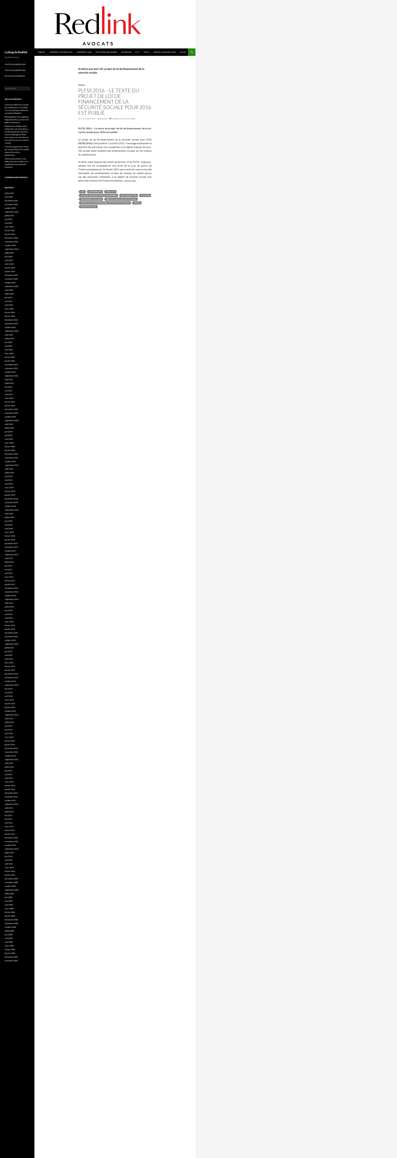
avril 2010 (9, 864)
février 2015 (10, 666)
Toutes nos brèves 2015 (15, 64)
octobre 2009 (10, 886)
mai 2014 (8, 692)
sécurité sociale (88, 207)
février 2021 (10, 402)
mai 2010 (8, 860)
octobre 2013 (10, 711)
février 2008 (10, 949)
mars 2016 (9, 621)
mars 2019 (9, 487)
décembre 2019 (11, 454)
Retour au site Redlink (15, 76)
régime (137, 203)
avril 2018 (9, 528)
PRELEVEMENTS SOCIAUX (91, 199)
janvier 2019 (10, 495)
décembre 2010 (11, 838)
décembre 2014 (11, 674)
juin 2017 (8, 566)
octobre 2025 (10, 208)
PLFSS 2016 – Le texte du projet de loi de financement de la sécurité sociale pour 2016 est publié (114, 101)
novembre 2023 (11, 279)
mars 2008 (9, 946)
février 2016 (10, 625)
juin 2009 (8, 897)
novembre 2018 (11, 502)
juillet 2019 (9, 472)
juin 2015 (8, 651)
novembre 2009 (11, 882)
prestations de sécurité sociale (121, 199)
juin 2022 (8, 342)
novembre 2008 (11, 923)
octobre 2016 (10, 595)
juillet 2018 (9, 517)
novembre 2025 (11, 204)
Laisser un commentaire (124, 119)
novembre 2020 (11, 413)
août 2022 (9, 335)
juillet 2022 (9, 338)
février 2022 (10, 357)
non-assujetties (129, 195)
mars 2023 (9, 309)
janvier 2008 (10, 953)
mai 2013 (8, 729)
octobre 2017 (10, 551)
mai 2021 (8, 390)
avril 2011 (9, 823)
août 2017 (9, 558)
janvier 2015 (10, 670)
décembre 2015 (11, 633)
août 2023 (9, 290)
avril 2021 (9, 394)
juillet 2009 (9, 893)
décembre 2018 (11, 499)
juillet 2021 (9, 383)
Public (147, 52)
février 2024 (10, 268)
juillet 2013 (9, 722)
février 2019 (10, 491)
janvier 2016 (10, 629)
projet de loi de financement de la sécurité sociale (105, 203)
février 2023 (10, 312)
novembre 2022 (11, 323)
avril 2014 (9, 696)
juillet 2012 (9, 767)
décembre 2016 (11, 588)
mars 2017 (9, 577)
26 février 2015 (95, 192)
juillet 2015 (9, 648)
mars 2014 (9, 700)
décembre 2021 (11, 364)
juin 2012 (8, 770)
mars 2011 (9, 826)
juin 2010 (8, 856)
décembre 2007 (11, 957)
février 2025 (10, 230)
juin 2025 (8, 219)
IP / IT (137, 52)
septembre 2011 (11, 804)
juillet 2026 (9, 193)
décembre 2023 (11, 275)
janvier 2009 (10, 916)
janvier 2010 (10, 875)
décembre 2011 (11, 793)
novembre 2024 (11, 241)
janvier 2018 (10, 539)
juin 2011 (8, 815)
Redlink (103, 119)
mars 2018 (9, 532)
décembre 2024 (11, 238)
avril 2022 (9, 349)
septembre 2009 (11, 890)
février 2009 (10, 912)
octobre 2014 (10, 681)
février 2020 (10, 446)
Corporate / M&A (83, 52)
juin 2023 (8, 297)
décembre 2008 (11, 919)
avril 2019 (9, 484)
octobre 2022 (10, 327)
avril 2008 (9, 942)
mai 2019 (8, 480)
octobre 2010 (10, 845)
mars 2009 (9, 908)
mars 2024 (9, 264)
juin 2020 (8, 431)
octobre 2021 (10, 372)
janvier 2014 (10, 707)
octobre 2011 (10, 800)
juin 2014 (8, 689)
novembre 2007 (11, 960)
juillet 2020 (9, 428)
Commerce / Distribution (60, 52)
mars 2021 (9, 398)
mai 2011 (8, 819)
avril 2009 (9, 905)
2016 (83, 192)
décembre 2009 (11, 879)
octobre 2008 (10, 927)
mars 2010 (9, 867)
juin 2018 (8, 521)
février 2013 (10, 741)
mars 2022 (9, 353)
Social (183, 52)
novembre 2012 (11, 752)
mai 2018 (8, 525)
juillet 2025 (9, 215)
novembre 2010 (11, 841)
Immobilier (126, 52)
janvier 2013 (10, 744)
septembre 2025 (11, 212)
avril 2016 (9, 618)
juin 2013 (8, 726)
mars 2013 (9, 737)
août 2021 (9, 379)
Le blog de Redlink (16, 52)
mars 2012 (9, 782)
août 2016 (9, 603)
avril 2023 (9, 305)
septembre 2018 (11, 510)
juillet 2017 (9, 562)
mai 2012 (8, 774)
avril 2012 (9, 778)
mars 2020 (9, 443)
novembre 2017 (11, 547)
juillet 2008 (9, 931)
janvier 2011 (10, 834)
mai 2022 (8, 346)
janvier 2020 (10, 450)
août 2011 (9, 808)
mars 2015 (9, 662)
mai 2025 (8, 223)
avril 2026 (9, 197)
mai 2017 (8, 569)
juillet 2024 (9, 253)
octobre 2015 (10, 640)
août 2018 (9, 513)
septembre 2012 (11, 759)
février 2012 (10, 785)
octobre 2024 (10, 245)
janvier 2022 (10, 361)
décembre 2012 (11, 748)
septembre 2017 (11, 554)
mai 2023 (8, 301)
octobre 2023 (10, 282)
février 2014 (10, 703)
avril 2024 (9, 260)
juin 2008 (8, 934)
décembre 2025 (11, 200)
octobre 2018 (10, 506)
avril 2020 (9, 439)
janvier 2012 (10, 789)
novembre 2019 (11, 458)
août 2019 (9, 469)
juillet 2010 (9, 852)
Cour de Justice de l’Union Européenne (99, 195)
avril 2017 (9, 573)
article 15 (110, 192)
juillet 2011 (9, 811)
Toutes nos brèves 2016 (15, 70)
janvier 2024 (10, 271)
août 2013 (9, 718)
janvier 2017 (10, 584)
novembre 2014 (11, 677)
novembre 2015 (11, 636)
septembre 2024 (11, 249)
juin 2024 (8, 256)
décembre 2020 (11, 409)
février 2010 (10, 871)
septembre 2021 (11, 376)
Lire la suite (130, 180)
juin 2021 (8, 387)
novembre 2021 (11, 368)
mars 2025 (9, 227)
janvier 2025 (10, 234)
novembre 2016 (11, 592)
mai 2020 (8, 435)
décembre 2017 (11, 543)
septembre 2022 (11, 331)
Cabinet (41, 52)
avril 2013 (9, 733)
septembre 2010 (11, 849)
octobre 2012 (10, 756)
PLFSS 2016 (145, 195)
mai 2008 (8, 938)
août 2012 (9, 763)
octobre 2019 (10, 461)
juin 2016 (8, 610)
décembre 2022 (11, 320)
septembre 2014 (11, 685)
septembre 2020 (11, 420)
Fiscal (81, 85)
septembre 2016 (11, 599)
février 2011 (10, 830)
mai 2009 (8, 901)
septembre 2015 (11, 644)
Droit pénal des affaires (106, 52)
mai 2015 (8, 655)
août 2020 (9, 424)
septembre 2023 (11, 286)
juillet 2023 (9, 294)
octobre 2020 (10, 417)
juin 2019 (8, 476)
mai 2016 (8, 614)
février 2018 (10, 536)
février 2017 (10, 580)
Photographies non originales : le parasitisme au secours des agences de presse (17, 120)
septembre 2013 (11, 715)
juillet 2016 (9, 607)
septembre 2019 (11, 465)
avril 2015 (9, 659)
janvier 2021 (10, 405)
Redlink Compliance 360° (165, 52)
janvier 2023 (10, 316)
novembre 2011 (11, 797)
